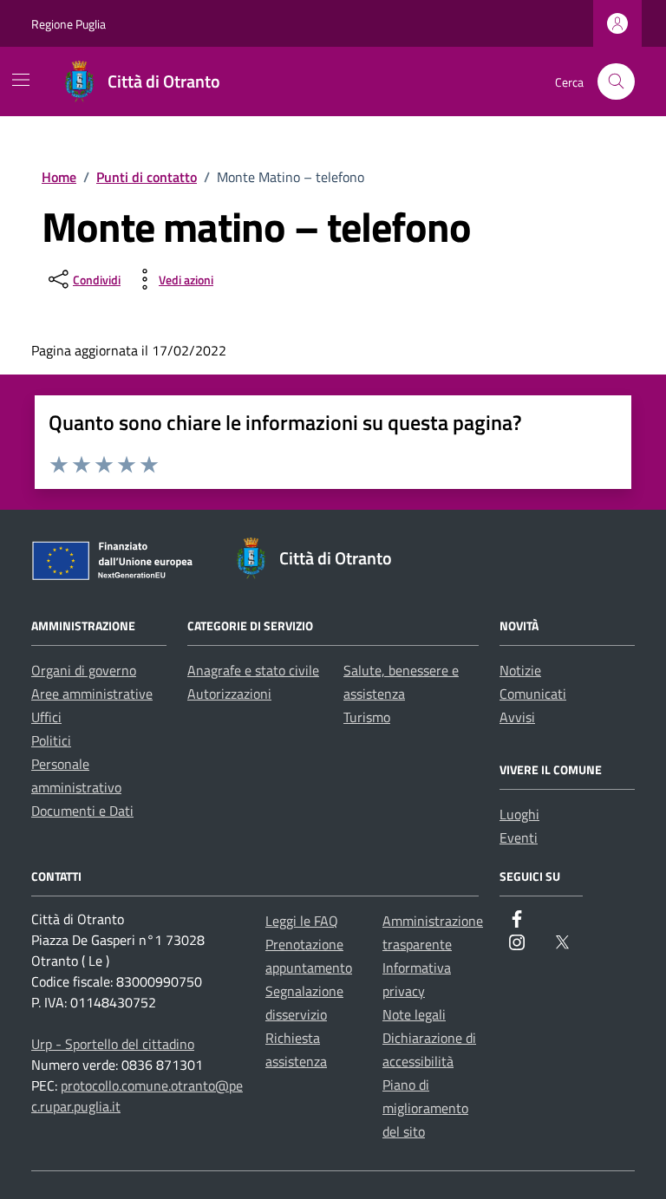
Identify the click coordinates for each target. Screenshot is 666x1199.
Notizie (520, 670)
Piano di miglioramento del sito (425, 1108)
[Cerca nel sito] (616, 82)
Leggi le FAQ (301, 920)
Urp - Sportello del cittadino (112, 1043)
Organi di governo (83, 670)
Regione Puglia (68, 24)
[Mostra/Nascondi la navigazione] (20, 79)
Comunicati (533, 693)
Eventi (519, 837)
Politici (51, 740)
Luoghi (519, 814)
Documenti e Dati (82, 810)
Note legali (414, 1014)
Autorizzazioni (229, 693)
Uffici (46, 717)
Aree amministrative (92, 693)
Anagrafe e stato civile (253, 670)
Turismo (366, 717)
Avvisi (517, 717)
